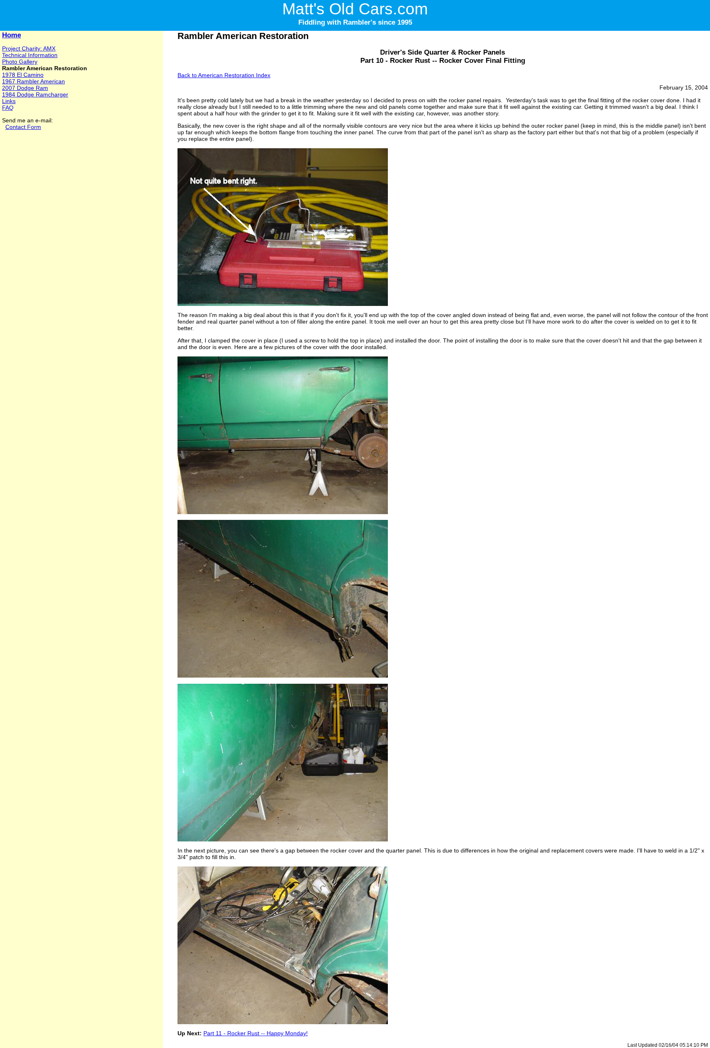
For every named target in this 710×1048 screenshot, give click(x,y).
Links (9, 101)
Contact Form (23, 127)
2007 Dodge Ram (25, 88)
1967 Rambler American (33, 81)
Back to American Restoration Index (224, 75)
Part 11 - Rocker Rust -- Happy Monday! (255, 1033)
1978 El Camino (23, 74)
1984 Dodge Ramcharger (35, 94)
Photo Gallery (19, 61)
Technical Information (30, 55)
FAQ (8, 107)
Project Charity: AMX (28, 48)
